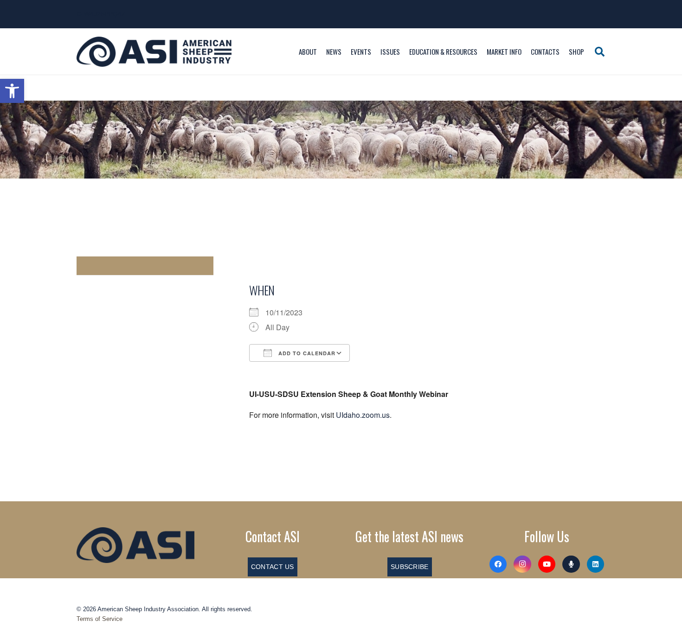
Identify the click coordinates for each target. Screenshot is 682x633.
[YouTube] (547, 564)
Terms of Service (99, 618)
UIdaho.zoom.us (363, 414)
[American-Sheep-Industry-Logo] (154, 52)
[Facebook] (498, 564)
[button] (12, 91)
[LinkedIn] (596, 564)
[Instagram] (522, 564)
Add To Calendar (306, 353)
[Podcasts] (571, 564)
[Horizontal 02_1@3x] (135, 545)
